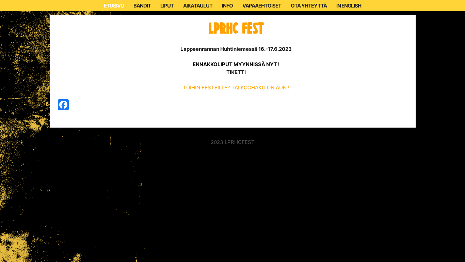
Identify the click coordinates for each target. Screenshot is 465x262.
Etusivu (114, 5)
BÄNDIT (142, 5)
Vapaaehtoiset (261, 5)
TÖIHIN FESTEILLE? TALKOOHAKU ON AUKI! (236, 87)
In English (348, 5)
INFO (227, 5)
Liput (167, 5)
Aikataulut (197, 5)
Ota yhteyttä (309, 5)
